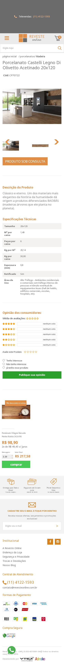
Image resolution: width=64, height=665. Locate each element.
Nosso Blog (9, 565)
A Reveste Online (12, 548)
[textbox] (32, 48)
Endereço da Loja (12, 552)
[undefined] (32, 106)
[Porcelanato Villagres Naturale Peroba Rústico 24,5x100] (16, 412)
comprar (16, 464)
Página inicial (10, 56)
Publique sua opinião (32, 374)
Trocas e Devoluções (14, 560)
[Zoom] (17, 145)
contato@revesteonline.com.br (20, 587)
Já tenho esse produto (17, 367)
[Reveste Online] (31, 38)
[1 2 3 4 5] (30, 352)
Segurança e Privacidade (16, 556)
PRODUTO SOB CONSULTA (25, 161)
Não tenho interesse (16, 364)
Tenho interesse (14, 360)
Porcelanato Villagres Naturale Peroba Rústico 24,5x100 (14, 435)
